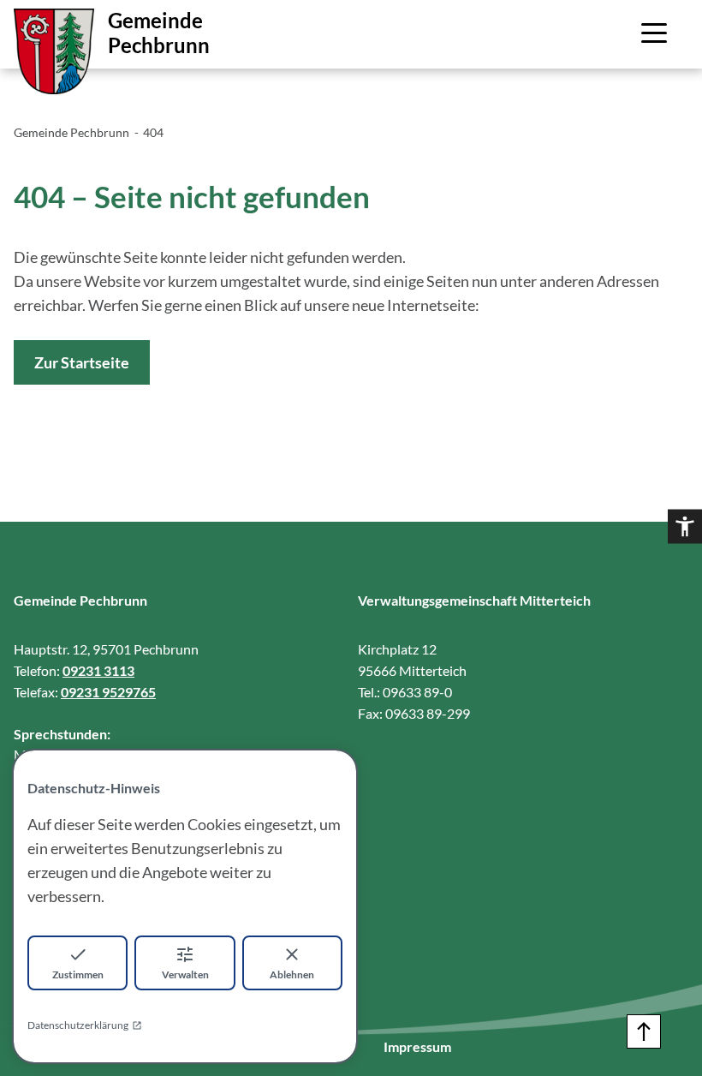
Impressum (417, 1046)
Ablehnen (292, 974)
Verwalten (185, 974)
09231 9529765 (108, 692)
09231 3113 (98, 670)
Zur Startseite (81, 362)
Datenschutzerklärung (77, 1025)
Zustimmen (78, 974)
